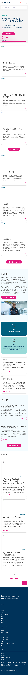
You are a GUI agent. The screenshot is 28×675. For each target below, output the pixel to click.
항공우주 (3, 655)
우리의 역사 (3, 608)
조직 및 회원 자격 (5, 614)
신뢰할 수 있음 (4, 637)
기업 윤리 (3, 616)
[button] (10, 574)
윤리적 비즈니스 (13, 664)
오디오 (2, 653)
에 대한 (2, 604)
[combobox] (14, 7)
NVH (2, 635)
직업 (2, 612)
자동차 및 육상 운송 (5, 657)
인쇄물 (13, 662)
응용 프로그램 (4, 627)
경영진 (2, 610)
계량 (2, 645)
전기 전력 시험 (4, 633)
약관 (2, 622)
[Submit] (2, 7)
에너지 (2, 660)
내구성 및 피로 (4, 639)
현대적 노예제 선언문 (6, 662)
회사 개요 (20, 664)
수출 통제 (3, 618)
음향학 (2, 631)
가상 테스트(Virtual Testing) (7, 643)
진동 (2, 641)
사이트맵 (7, 664)
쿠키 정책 (18, 662)
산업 (2, 650)
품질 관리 (3, 620)
